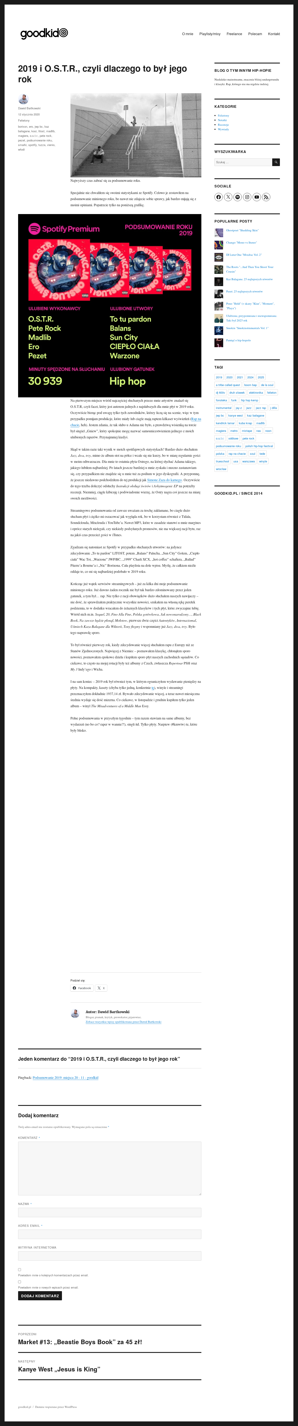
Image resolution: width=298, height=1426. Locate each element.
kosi (34, 131)
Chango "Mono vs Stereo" (241, 242)
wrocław (221, 469)
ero (31, 126)
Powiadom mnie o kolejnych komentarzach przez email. (53, 1275)
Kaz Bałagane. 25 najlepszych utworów (249, 279)
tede (262, 453)
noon (268, 431)
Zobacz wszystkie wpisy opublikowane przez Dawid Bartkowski (123, 1022)
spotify (32, 145)
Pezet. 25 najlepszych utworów (244, 291)
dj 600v (220, 392)
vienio (51, 145)
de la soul (267, 385)
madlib (50, 131)
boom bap (250, 385)
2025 (261, 377)
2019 (219, 377)
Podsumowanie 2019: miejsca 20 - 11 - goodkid (65, 1077)
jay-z (239, 408)
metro (234, 431)
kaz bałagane (255, 415)
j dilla (273, 408)
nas (258, 431)
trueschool (222, 461)
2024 (250, 377)
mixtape (247, 431)
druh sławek (237, 392)
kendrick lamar (225, 423)
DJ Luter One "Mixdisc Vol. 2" (244, 255)
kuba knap (245, 423)
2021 (240, 377)
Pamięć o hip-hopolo (238, 340)
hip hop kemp (249, 400)
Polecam (255, 33)
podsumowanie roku (39, 140)
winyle (263, 461)
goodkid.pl (24, 1407)
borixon (22, 126)
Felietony (24, 120)
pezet (21, 140)
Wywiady (223, 129)
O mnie (187, 33)
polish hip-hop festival (259, 446)
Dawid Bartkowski (29, 108)
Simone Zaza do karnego (164, 479)
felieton (271, 392)
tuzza (41, 145)
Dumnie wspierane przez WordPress (56, 1407)
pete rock (45, 136)
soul (252, 453)
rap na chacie (237, 453)
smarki (22, 145)
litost (41, 131)
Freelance (234, 33)
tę (153, 687)
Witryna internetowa (37, 1247)
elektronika (256, 392)
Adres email (30, 1226)
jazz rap (261, 408)
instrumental (223, 408)
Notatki (222, 120)
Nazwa (25, 1204)
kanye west (235, 415)
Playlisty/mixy (210, 33)
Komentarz (29, 1138)
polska (220, 453)
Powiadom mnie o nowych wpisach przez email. (48, 1287)
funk (234, 400)
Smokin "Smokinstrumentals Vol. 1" (247, 328)
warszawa (248, 461)
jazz (249, 408)
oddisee (233, 438)
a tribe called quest (228, 385)
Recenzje (223, 125)
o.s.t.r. (34, 136)
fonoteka (221, 400)
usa (235, 461)
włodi (21, 149)
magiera (23, 136)
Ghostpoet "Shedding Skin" (242, 230)
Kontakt (274, 33)
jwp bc (39, 126)
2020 (229, 377)
